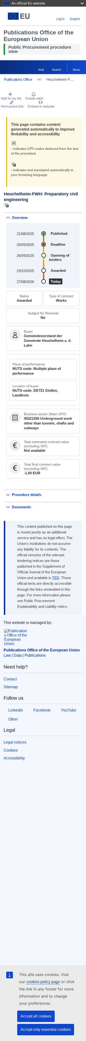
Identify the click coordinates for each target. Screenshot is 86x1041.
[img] (15, 143)
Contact (10, 679)
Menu (76, 69)
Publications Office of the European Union (42, 650)
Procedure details (26, 495)
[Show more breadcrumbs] (39, 79)
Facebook (41, 710)
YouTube (68, 710)
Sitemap (11, 687)
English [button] (75, 19)
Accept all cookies (36, 1016)
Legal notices (15, 742)
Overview (20, 218)
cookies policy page (43, 982)
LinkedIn (15, 710)
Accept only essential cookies (46, 1029)
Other (13, 719)
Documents (21, 507)
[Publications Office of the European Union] (19, 16)
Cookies (11, 750)
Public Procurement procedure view (39, 49)
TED (55, 578)
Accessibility (14, 758)
